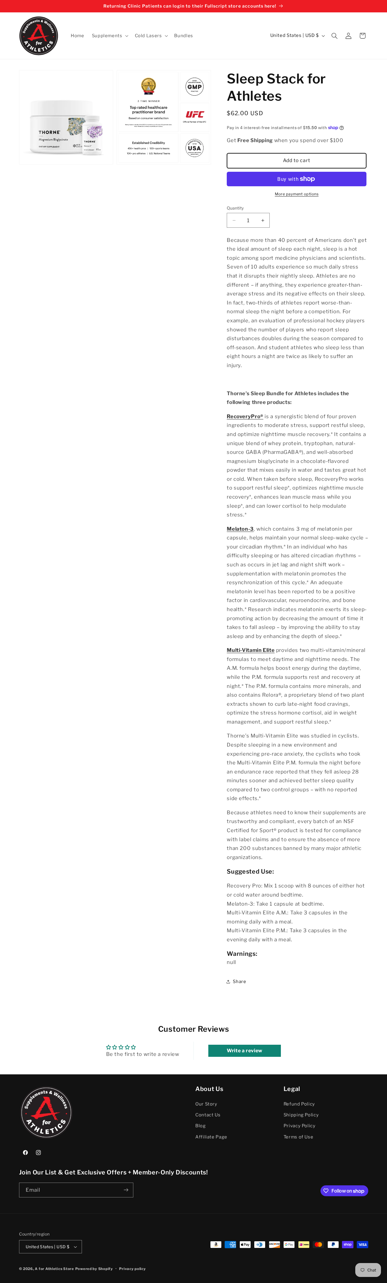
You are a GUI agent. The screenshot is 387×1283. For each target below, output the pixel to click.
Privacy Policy (300, 1125)
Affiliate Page (211, 1137)
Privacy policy (132, 1269)
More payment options (297, 194)
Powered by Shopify (94, 1269)
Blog (200, 1125)
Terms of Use (299, 1137)
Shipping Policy (301, 1115)
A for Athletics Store (54, 1269)
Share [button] (239, 981)
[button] (109, 35)
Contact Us (207, 1115)
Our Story (206, 1103)
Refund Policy (299, 1103)
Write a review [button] (244, 1050)
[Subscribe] (126, 1190)
